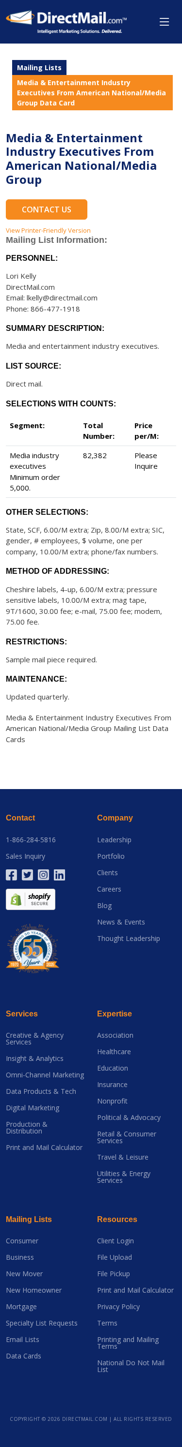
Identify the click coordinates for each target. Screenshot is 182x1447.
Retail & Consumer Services (126, 1137)
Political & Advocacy (129, 1117)
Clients (107, 872)
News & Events (121, 922)
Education (112, 1068)
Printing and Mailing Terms (128, 1343)
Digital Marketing (32, 1107)
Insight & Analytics (35, 1058)
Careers (109, 889)
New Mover (24, 1273)
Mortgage (21, 1306)
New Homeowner (34, 1290)
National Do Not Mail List (131, 1366)
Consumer (22, 1241)
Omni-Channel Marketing (45, 1075)
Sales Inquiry (25, 856)
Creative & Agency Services (35, 1038)
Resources (117, 1219)
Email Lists (22, 1339)
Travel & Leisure (123, 1157)
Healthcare (114, 1051)
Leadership (114, 839)
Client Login (115, 1241)
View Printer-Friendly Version (48, 230)
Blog (104, 905)
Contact (20, 818)
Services (22, 1014)
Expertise (114, 1014)
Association (115, 1035)
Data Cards (23, 1356)
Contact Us (46, 209)
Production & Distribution (27, 1127)
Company (115, 818)
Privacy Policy (118, 1306)
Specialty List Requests (42, 1323)
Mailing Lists (39, 67)
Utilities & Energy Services (123, 1177)
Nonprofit (112, 1101)
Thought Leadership (128, 938)
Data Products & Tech (41, 1091)
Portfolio (111, 856)
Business (20, 1257)
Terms (107, 1323)
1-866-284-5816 (31, 839)
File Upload (114, 1257)
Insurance (112, 1084)
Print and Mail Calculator (44, 1147)
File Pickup (113, 1273)
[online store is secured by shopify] (30, 898)
